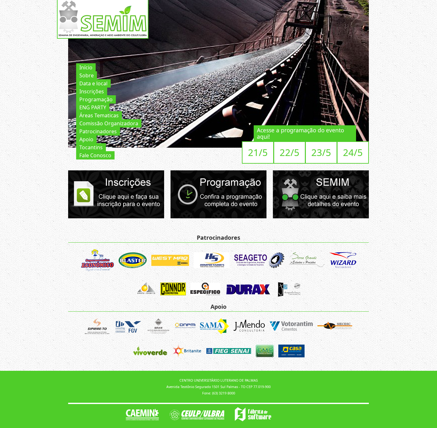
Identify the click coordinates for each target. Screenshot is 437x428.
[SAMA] (214, 327)
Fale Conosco (95, 155)
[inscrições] (116, 194)
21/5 (258, 152)
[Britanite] (187, 352)
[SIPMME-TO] (97, 327)
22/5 (289, 152)
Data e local (93, 83)
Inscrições (91, 91)
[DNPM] (185, 327)
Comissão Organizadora (108, 123)
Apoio (86, 139)
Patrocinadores (98, 131)
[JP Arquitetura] (288, 290)
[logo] (100, 18)
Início (85, 67)
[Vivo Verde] (150, 352)
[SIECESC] (335, 327)
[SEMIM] (321, 194)
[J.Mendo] (249, 327)
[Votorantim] (291, 327)
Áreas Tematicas (99, 115)
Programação (96, 99)
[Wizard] (343, 261)
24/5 (353, 152)
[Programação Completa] (218, 194)
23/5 (321, 152)
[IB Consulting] (127, 327)
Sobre (86, 75)
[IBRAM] (158, 327)
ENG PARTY (92, 107)
